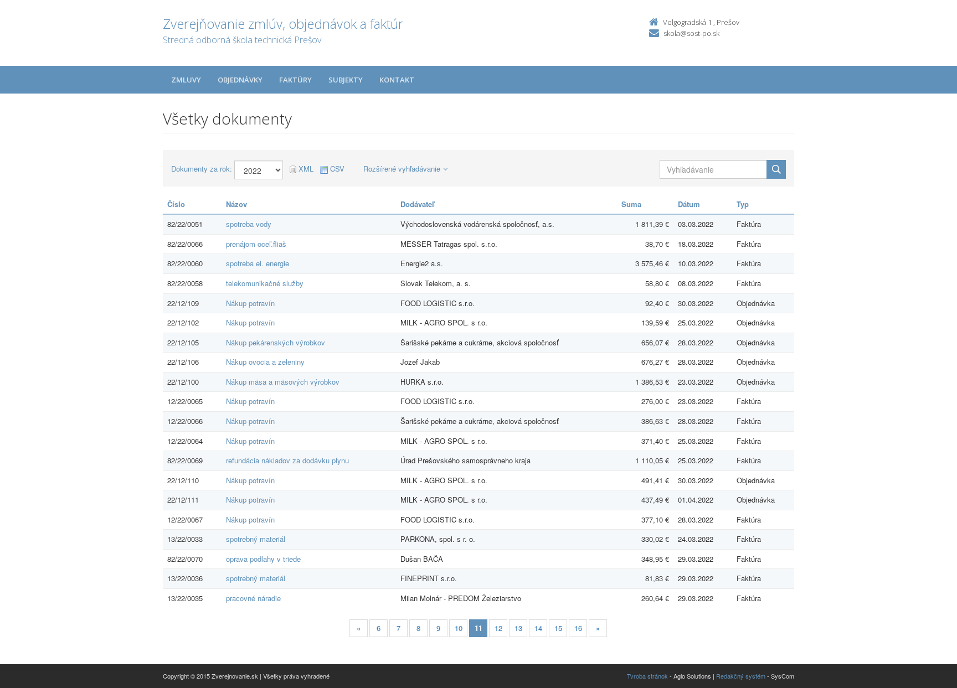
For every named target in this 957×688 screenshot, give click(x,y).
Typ (743, 204)
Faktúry (295, 80)
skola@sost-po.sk (691, 33)
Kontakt (396, 80)
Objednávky (240, 80)
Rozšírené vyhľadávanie (401, 168)
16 (578, 628)
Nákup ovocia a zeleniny (265, 361)
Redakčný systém (740, 675)
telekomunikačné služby (264, 283)
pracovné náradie (253, 598)
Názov (236, 204)
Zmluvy (186, 80)
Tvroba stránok (647, 675)
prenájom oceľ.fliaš (256, 244)
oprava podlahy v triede (263, 558)
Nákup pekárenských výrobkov (275, 342)
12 (498, 628)
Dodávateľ (417, 204)
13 (518, 628)
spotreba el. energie (257, 263)
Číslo (176, 204)
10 (458, 628)
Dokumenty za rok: (201, 169)
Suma (631, 204)
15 (558, 628)
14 (538, 628)
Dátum (689, 204)
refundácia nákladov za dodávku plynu (287, 460)
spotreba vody (248, 224)
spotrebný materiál (255, 539)
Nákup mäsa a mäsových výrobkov (282, 381)
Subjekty (345, 80)
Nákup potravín (250, 303)
